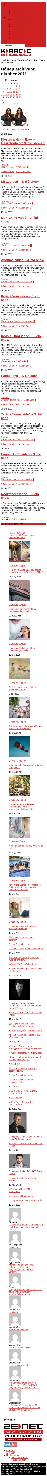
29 (17, 97)
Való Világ (16, 36)
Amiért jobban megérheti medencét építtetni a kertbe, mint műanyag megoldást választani (25, 887)
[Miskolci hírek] (10, 1446)
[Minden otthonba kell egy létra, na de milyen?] (19, 837)
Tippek (14, 12)
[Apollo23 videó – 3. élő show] (15, 245)
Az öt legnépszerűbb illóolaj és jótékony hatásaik (23, 688)
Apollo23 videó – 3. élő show (22, 260)
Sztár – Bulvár (12, 17)
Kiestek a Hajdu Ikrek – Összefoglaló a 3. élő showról (23, 141)
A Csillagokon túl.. (19, 1457)
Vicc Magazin (12, 41)
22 (17, 94)
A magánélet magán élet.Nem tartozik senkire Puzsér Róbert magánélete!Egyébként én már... (24, 1385)
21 (14, 94)
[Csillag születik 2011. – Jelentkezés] (26, 1191)
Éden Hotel (16, 29)
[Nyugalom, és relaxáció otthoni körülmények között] (19, 917)
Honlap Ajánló (12, 1455)
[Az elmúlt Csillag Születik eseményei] (26, 940)
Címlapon (5, 129)
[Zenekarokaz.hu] (23, 1440)
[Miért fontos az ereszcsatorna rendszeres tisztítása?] (19, 600)
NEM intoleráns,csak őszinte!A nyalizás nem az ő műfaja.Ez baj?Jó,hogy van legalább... (24, 1407)
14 (14, 92)
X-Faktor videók (23, 171)
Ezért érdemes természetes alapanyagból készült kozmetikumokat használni (21, 806)
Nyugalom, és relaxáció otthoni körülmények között (23, 927)
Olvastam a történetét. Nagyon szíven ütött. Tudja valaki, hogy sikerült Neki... (26, 1227)
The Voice (16, 34)
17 (2, 94)
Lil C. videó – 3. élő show (20, 181)
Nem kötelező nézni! (18, 1330)
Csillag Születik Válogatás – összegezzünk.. (22, 1081)
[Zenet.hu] (23, 1433)
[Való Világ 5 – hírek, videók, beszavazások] (26, 1093)
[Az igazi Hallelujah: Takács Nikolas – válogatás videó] (26, 1026)
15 (17, 92)
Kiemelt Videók (16, 1008)
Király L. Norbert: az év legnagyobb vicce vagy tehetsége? (25, 1058)
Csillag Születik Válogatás (21, 1075)
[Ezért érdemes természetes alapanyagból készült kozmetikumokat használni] (19, 795)
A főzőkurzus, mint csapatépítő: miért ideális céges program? (26, 727)
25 (5, 97)
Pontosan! (13, 1312)
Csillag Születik (18, 27)
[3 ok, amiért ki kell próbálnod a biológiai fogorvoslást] (19, 639)
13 (11, 92)
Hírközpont (11, 5)
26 (8, 97)
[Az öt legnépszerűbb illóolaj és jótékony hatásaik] (19, 678)
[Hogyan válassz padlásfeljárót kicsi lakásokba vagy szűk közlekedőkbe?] (19, 561)
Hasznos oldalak (19, 1460)
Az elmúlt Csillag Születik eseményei (26, 949)
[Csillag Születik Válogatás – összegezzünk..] (26, 1071)
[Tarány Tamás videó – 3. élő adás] (18, 400)
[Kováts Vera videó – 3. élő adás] (17, 282)
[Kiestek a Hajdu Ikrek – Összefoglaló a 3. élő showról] (14, 125)
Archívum (10, 1453)
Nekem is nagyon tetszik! (20, 1347)
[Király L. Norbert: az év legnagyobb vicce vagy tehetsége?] (26, 1048)
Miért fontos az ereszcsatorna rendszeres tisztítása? (22, 610)
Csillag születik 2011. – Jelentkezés (25, 1200)
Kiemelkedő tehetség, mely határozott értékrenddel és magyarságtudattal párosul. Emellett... (21, 1268)
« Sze (4, 103)
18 (5, 94)
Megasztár (16, 31)
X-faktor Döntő (7, 171)
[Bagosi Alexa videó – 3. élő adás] (17, 440)
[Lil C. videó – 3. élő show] (14, 167)
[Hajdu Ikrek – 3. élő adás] (14, 361)
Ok (14, 1474)
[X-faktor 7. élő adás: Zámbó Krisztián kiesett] (18, 1132)
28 (14, 97)
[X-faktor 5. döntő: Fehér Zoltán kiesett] (19, 1167)
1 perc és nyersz (19, 19)
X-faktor (15, 24)
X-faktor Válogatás (17, 1030)
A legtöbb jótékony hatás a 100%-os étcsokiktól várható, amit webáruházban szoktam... (25, 1291)
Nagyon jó (13, 1247)
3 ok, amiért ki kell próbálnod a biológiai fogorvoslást (23, 649)
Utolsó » (25, 519)
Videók (9, 15)
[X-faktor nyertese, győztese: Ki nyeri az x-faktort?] (26, 960)
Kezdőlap (10, 3)
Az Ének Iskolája (19, 22)
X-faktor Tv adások (20, 129)
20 (11, 94)
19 (8, 94)
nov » (15, 103)
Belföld (14, 8)
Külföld (14, 10)
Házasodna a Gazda (21, 38)
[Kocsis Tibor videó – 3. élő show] (17, 321)
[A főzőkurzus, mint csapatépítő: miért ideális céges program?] (19, 717)
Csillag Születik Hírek (19, 944)
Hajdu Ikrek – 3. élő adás (19, 376)
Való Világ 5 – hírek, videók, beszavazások (22, 1103)
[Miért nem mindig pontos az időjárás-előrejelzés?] (19, 756)
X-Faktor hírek (30, 964)
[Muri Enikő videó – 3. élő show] (16, 203)
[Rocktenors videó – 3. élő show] (17, 479)
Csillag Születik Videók (30, 1006)
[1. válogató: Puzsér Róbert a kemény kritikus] (19, 999)
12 (8, 92)
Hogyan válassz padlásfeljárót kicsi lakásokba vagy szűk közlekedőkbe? (26, 571)
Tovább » (5, 165)
